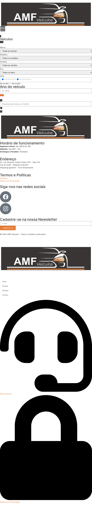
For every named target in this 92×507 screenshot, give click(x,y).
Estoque (5, 286)
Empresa (5, 290)
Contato (5, 295)
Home (4, 281)
